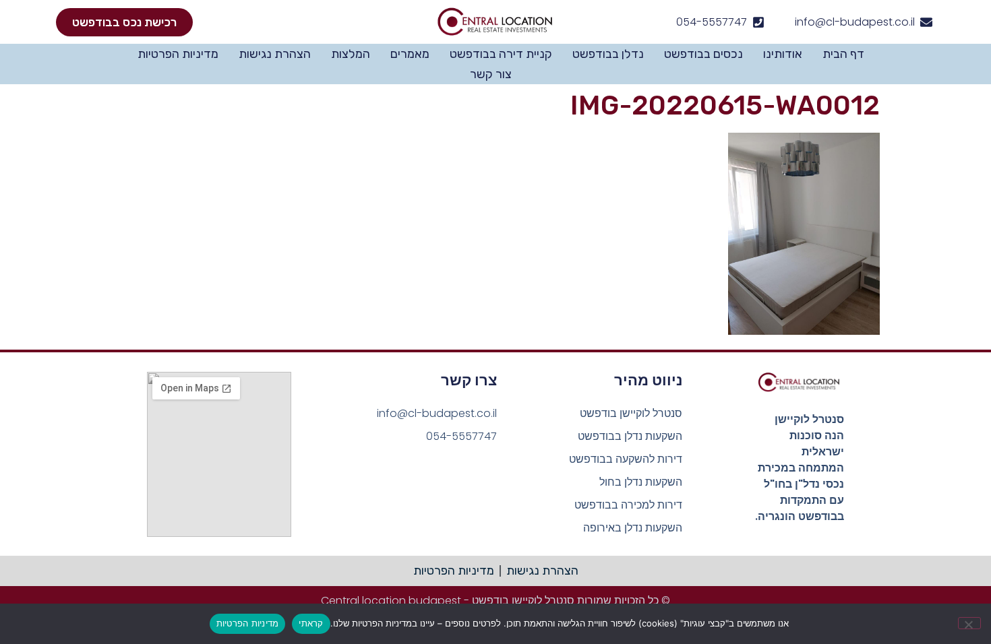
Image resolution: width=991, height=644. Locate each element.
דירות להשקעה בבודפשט (625, 459)
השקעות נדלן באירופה (632, 528)
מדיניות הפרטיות (178, 53)
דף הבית (843, 53)
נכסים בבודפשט (703, 53)
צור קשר (491, 74)
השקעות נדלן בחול (640, 482)
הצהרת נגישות (275, 53)
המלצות (350, 53)
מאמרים (409, 53)
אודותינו (782, 53)
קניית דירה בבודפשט (501, 53)
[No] (969, 623)
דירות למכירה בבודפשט (628, 505)
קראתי (311, 623)
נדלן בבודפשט (608, 53)
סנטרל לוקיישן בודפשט (631, 413)
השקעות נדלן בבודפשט (630, 436)
